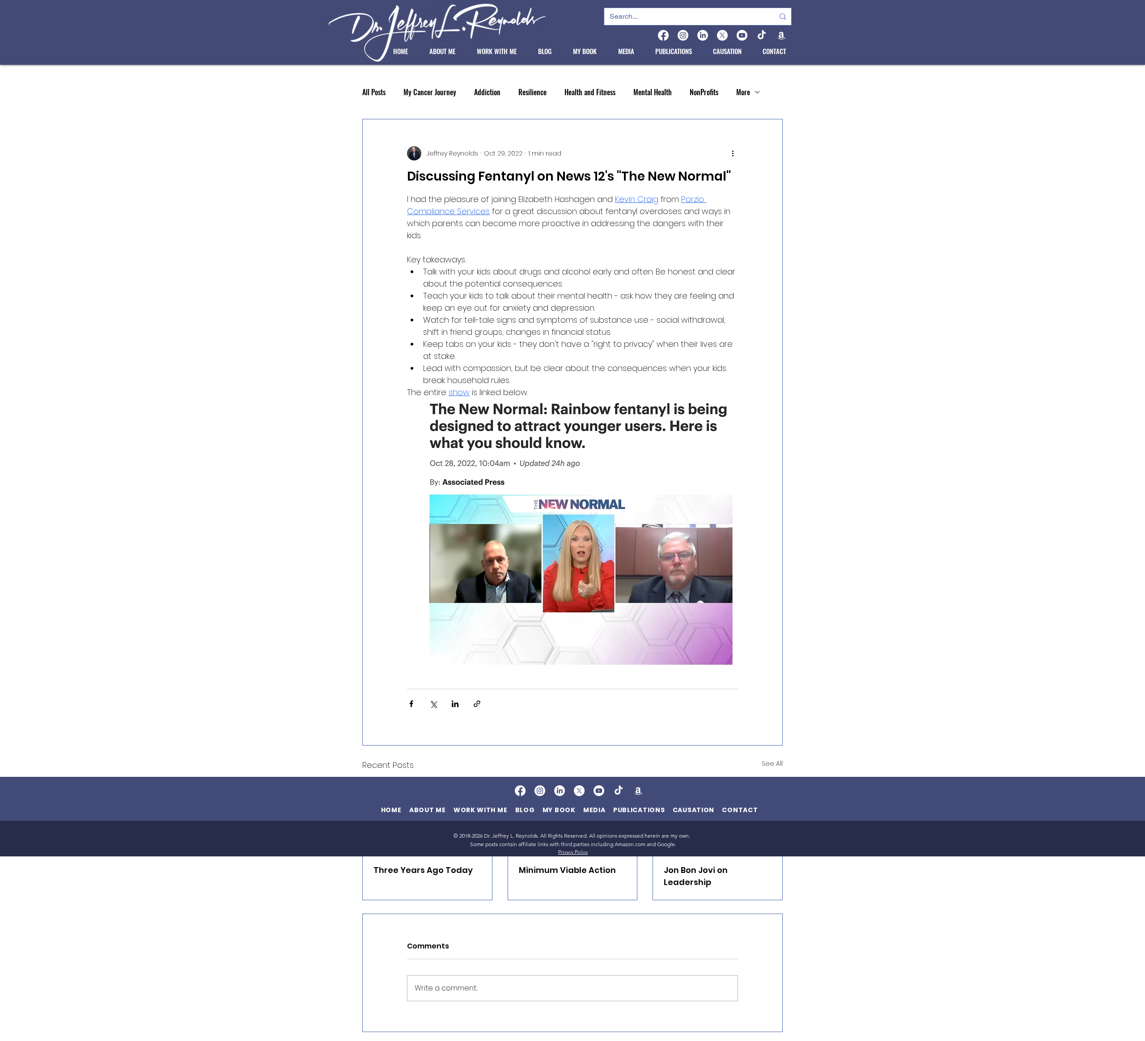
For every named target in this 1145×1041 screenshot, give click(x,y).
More (743, 92)
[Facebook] (663, 35)
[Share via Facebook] (411, 704)
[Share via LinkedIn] (455, 704)
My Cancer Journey (429, 92)
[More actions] (732, 153)
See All (772, 763)
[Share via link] (477, 704)
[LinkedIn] (702, 35)
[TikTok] (761, 35)
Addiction (487, 92)
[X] (722, 35)
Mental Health (652, 92)
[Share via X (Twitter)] (433, 704)
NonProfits (704, 92)
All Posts (374, 92)
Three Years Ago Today (423, 870)
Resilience (532, 92)
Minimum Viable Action (567, 870)
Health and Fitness (589, 92)
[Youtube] (742, 35)
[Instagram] (683, 35)
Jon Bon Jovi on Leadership (696, 876)
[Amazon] (781, 35)
